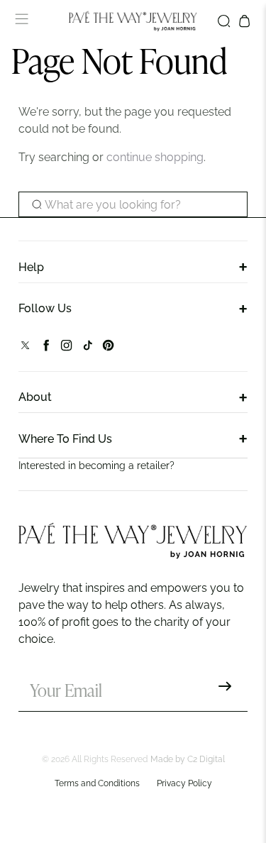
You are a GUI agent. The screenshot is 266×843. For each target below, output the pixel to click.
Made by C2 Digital (187, 759)
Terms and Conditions (97, 783)
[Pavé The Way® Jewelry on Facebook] (45, 348)
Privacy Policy (184, 783)
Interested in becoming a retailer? (96, 465)
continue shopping (155, 157)
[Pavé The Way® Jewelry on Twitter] (25, 348)
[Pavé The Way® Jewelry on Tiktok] (87, 348)
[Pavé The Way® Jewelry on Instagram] (66, 348)
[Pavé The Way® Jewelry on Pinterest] (108, 348)
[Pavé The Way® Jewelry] (133, 21)
